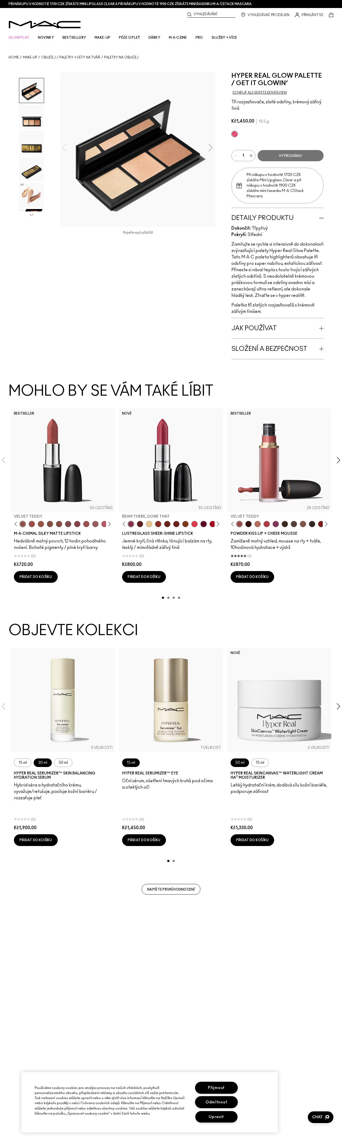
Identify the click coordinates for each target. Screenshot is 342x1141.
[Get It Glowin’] (234, 134)
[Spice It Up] (167, 524)
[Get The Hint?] (104, 524)
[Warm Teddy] (49, 524)
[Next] (108, 524)
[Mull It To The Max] (31, 524)
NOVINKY (46, 37)
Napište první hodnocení (171, 889)
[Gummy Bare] (194, 524)
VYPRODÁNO (290, 156)
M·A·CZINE (178, 37)
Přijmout (216, 1088)
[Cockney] (212, 524)
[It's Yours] (203, 524)
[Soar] (68, 524)
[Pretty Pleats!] (248, 524)
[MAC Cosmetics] (45, 24)
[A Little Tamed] (266, 524)
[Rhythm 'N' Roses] (321, 524)
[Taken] (303, 524)
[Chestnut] (284, 524)
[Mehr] (95, 524)
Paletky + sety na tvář (79, 57)
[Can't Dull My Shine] (185, 524)
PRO (199, 37)
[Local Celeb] (158, 524)
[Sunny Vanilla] (149, 524)
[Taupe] (40, 524)
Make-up (30, 57)
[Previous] (17, 524)
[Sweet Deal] (86, 524)
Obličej (48, 57)
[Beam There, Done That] (130, 524)
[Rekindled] (312, 524)
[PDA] (176, 524)
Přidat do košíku (36, 577)
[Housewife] (140, 524)
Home (14, 57)
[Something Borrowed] (275, 524)
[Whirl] (59, 524)
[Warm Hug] (257, 524)
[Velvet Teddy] (22, 524)
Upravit (216, 1117)
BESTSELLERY (74, 37)
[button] (320, 1117)
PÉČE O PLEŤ (129, 37)
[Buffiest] (293, 524)
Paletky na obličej (121, 57)
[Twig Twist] (77, 524)
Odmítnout (216, 1102)
